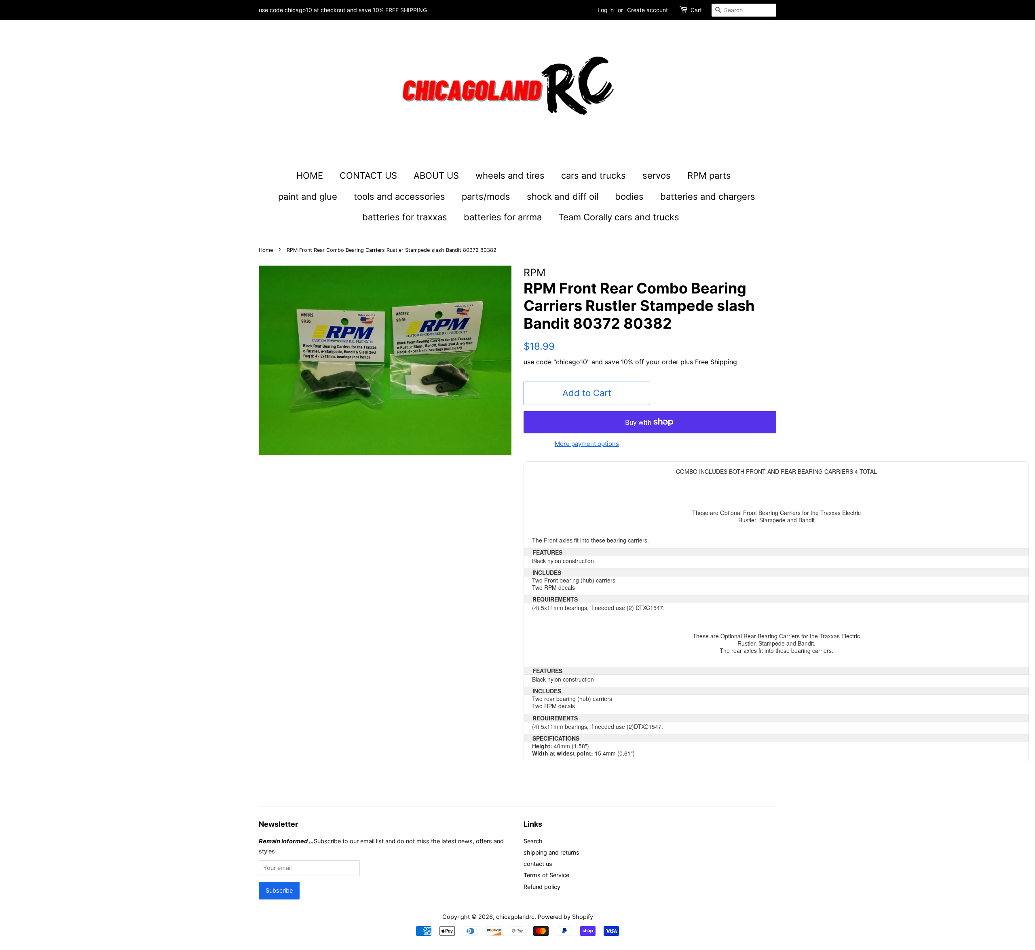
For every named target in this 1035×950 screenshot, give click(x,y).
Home (266, 250)
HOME (309, 175)
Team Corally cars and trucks (618, 217)
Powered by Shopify (565, 916)
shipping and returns (551, 852)
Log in (606, 9)
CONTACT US (368, 175)
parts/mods (486, 196)
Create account (647, 9)
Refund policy (542, 886)
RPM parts (709, 175)
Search (533, 841)
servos (656, 175)
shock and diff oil (562, 196)
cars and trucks (593, 175)
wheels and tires (510, 175)
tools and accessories (399, 196)
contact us (538, 863)
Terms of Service (546, 875)
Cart (696, 9)
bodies (629, 196)
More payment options (587, 444)
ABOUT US (436, 175)
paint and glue (307, 196)
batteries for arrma (503, 217)
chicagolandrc (515, 916)
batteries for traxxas (404, 217)
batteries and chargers (707, 196)
